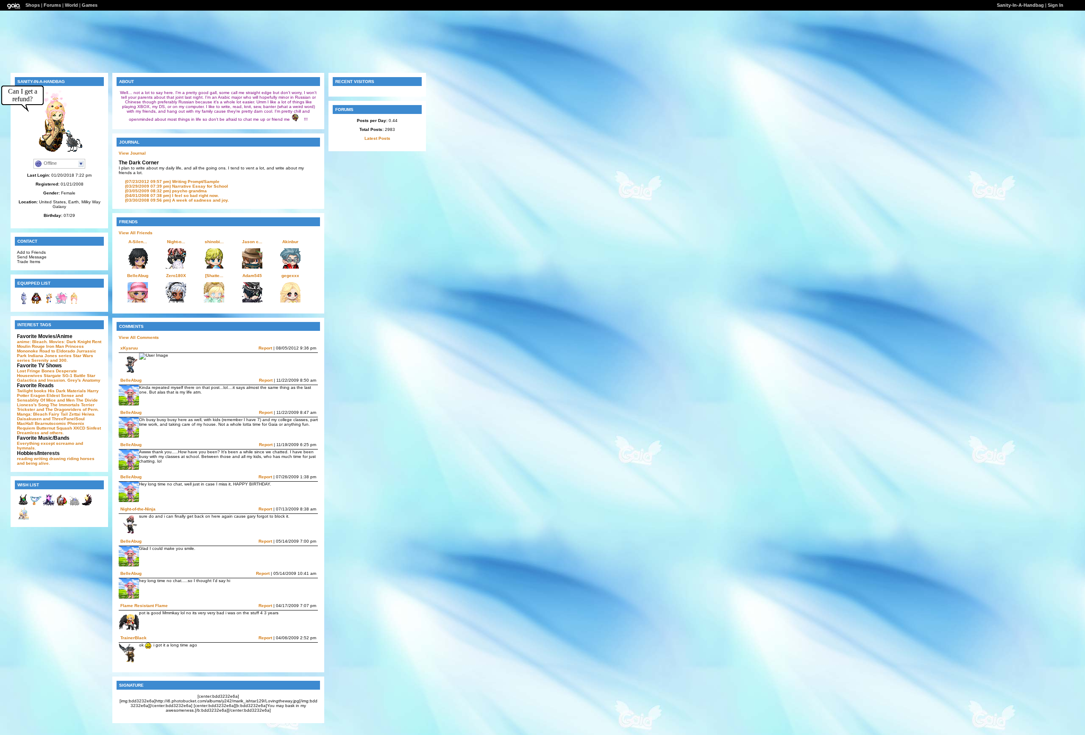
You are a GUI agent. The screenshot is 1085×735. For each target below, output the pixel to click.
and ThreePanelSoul (64, 418)
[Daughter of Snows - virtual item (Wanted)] (23, 518)
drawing (57, 458)
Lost (21, 371)
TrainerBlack (133, 637)
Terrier (88, 404)
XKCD (79, 428)
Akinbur (290, 241)
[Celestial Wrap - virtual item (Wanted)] (48, 504)
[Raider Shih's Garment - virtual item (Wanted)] (23, 504)
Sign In (1055, 5)
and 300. (59, 360)
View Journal (132, 153)
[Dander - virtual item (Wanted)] (74, 504)
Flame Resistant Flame (144, 605)
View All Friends (136, 232)
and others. (52, 432)
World (71, 5)
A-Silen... (137, 241)
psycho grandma (166, 191)
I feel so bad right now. (172, 195)
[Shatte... (214, 275)
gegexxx (290, 275)
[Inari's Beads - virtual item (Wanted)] (36, 504)
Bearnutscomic (50, 423)
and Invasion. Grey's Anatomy (69, 380)
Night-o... (176, 241)
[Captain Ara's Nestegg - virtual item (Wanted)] (61, 504)
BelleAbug (137, 275)
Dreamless (28, 432)
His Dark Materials (67, 390)
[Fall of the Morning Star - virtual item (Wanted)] (87, 504)
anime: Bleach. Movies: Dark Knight (54, 341)
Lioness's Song (33, 404)
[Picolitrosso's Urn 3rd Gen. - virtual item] (23, 303)
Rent (96, 341)
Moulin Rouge (31, 346)
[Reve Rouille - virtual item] (36, 303)
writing (41, 458)
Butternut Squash (54, 428)
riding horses (81, 458)
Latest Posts (377, 138)
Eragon (38, 395)
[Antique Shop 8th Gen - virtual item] (48, 303)
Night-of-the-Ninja (138, 509)
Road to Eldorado (57, 351)
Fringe (33, 371)
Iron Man (55, 346)
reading (25, 458)
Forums (52, 5)
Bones (48, 371)
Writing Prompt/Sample (172, 181)
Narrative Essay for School (176, 186)
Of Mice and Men (57, 400)
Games (89, 5)
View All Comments (139, 337)
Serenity (40, 360)
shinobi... (214, 241)
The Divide (87, 400)
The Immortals (65, 404)
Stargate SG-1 (58, 375)
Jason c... (252, 241)
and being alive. (33, 463)
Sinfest (93, 428)
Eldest (53, 395)
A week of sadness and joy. (177, 200)
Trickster (26, 409)
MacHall (25, 423)
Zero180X (176, 275)
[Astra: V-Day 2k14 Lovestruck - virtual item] (61, 303)
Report (265, 348)
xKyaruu (129, 348)
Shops (32, 5)
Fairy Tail (58, 414)
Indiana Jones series (50, 355)
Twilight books (32, 390)
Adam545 (252, 275)
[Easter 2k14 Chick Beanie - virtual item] (74, 303)
